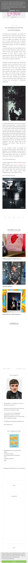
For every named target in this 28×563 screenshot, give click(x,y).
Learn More (12, 10)
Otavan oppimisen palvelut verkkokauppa (12, 455)
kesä (16, 25)
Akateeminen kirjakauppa (9, 458)
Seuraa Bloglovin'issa (8, 424)
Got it (17, 10)
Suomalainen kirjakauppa (9, 453)
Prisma (5, 456)
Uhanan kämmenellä (7, 286)
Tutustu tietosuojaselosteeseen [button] (8, 558)
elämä (12, 25)
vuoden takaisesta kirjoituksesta (17, 164)
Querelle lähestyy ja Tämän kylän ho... (12, 258)
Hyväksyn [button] (14, 561)
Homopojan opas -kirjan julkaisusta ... (11, 314)
